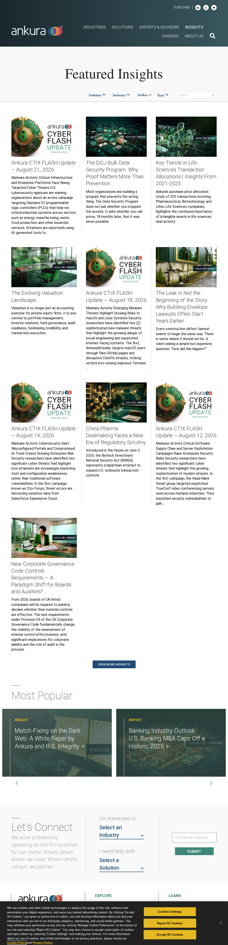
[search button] (212, 36)
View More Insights (114, 664)
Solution (95, 95)
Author (142, 95)
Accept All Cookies (170, 934)
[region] (114, 923)
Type (160, 95)
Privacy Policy (43, 942)
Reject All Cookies (170, 923)
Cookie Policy (16, 942)
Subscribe (182, 7)
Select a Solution (109, 864)
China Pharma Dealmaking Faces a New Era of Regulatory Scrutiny (116, 435)
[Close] (221, 923)
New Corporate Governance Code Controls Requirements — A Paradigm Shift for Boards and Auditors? (42, 578)
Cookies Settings (170, 911)
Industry (119, 95)
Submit (194, 851)
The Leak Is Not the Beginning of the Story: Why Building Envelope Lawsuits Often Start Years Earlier (182, 307)
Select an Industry (110, 831)
